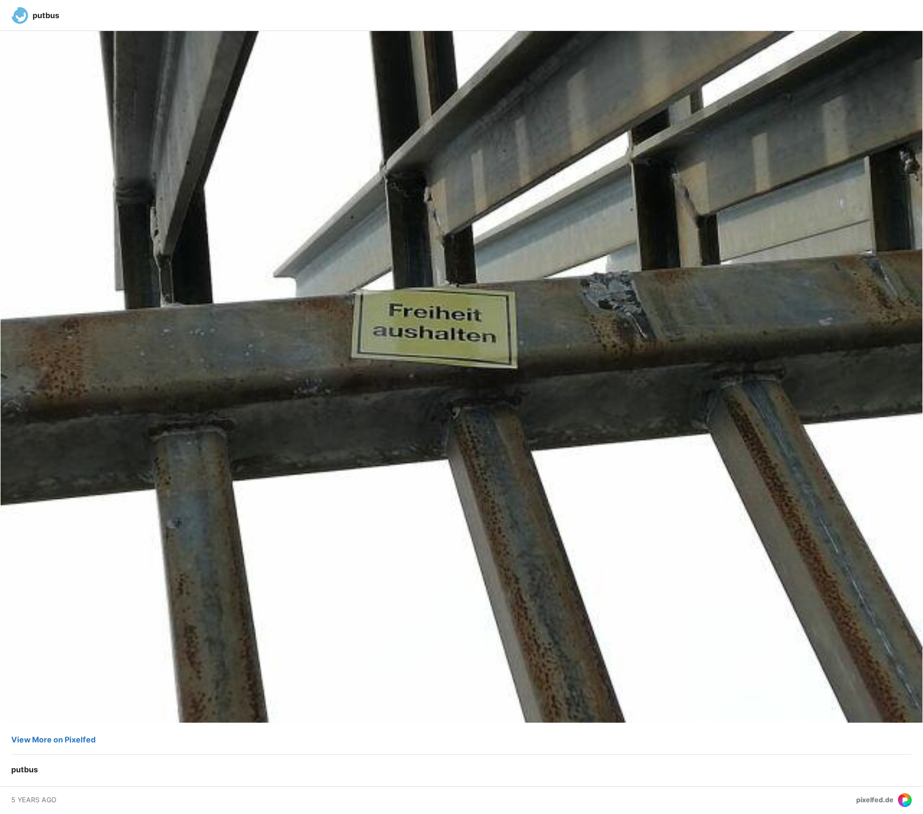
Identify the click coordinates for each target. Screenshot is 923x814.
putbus (46, 15)
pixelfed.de (875, 800)
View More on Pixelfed (53, 739)
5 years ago (34, 800)
